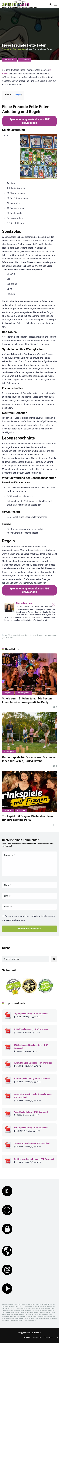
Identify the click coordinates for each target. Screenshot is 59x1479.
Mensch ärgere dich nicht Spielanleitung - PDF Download (33, 1096)
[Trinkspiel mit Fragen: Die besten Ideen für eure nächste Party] (29, 791)
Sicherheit (37, 1337)
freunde (39, 635)
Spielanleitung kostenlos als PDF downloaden (29, 121)
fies (34, 635)
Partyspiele (24, 60)
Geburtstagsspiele (23, 693)
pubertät (5, 638)
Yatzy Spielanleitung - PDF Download (31, 1112)
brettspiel (13, 635)
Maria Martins (24, 603)
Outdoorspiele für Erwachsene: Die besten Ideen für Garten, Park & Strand (29, 759)
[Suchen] (54, 959)
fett (31, 635)
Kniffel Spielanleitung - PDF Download (31, 1029)
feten (26, 635)
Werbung (26, 1337)
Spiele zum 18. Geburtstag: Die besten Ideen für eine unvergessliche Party (27, 700)
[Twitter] (53, 604)
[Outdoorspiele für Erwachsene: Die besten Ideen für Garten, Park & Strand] (29, 732)
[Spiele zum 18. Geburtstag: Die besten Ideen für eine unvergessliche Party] (29, 674)
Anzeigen (17, 95)
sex (11, 638)
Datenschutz (48, 1337)
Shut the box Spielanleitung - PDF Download (34, 1159)
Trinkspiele (21, 810)
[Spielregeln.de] (19, 4)
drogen (21, 635)
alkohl (7, 635)
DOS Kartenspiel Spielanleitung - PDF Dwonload (31, 1047)
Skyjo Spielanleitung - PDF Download (30, 1013)
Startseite (6, 49)
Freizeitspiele (19, 49)
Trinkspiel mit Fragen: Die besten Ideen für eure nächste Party (27, 818)
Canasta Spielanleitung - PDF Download (32, 1143)
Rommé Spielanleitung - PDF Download (32, 1078)
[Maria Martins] (9, 612)
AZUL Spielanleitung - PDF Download (30, 1127)
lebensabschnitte (49, 635)
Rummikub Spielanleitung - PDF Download (33, 1063)
